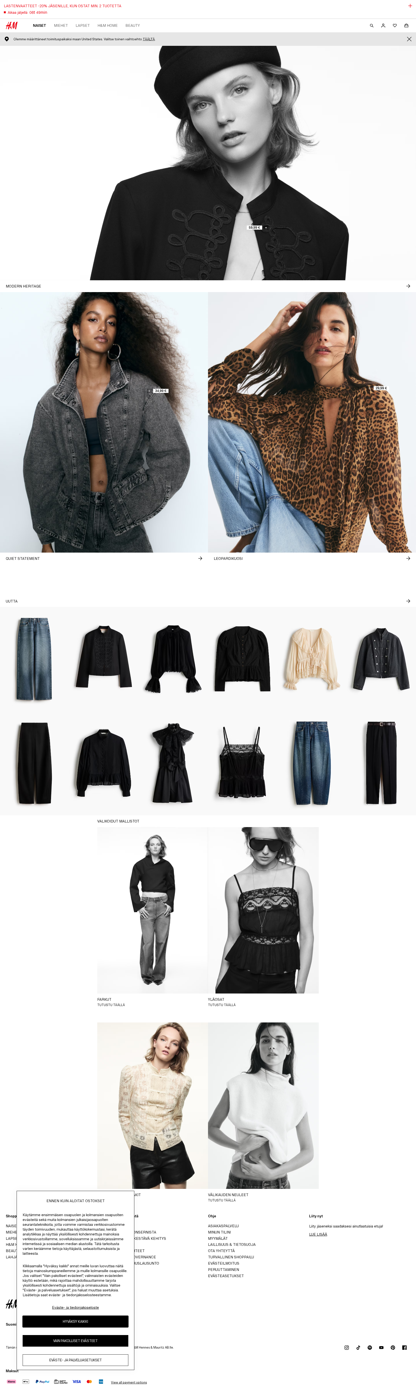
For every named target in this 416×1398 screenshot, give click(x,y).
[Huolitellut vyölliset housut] (381, 763)
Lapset (83, 25)
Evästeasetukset (226, 1276)
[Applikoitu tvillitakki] (104, 659)
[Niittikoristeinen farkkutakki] (381, 659)
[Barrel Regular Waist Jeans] (312, 763)
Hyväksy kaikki (75, 1322)
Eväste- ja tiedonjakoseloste (75, 1307)
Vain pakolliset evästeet (75, 1341)
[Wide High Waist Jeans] (34, 659)
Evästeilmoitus (223, 1263)
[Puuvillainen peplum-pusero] (104, 763)
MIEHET (61, 25)
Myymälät (218, 1238)
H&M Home (108, 25)
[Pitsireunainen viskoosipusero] (173, 659)
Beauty (132, 25)
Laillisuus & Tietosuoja (232, 1244)
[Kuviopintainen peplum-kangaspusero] (242, 659)
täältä (149, 39)
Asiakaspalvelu (223, 1226)
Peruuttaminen (223, 1270)
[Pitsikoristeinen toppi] (242, 763)
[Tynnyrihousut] (34, 763)
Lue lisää (318, 1234)
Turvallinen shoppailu (231, 1257)
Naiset (39, 25)
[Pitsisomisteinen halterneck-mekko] (173, 763)
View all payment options (129, 1382)
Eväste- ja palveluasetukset (75, 1360)
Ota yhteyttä (221, 1251)
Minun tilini (219, 1232)
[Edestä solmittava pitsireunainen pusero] (312, 659)
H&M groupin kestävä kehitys (136, 1238)
